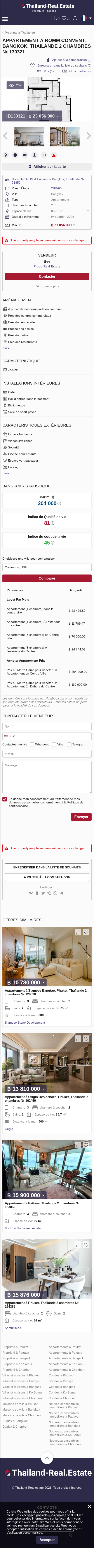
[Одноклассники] (37, 893)
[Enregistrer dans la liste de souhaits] (86, 932)
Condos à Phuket (61, 1375)
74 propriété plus (47, 286)
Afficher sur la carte (49, 167)
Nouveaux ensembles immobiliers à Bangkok (64, 1423)
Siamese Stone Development (25, 1022)
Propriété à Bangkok (16, 1358)
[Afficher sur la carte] (5, 155)
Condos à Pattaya (61, 1381)
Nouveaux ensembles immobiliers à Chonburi (65, 1442)
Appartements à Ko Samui (67, 1364)
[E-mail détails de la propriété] (25, 155)
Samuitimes (13, 1328)
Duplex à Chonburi (15, 1426)
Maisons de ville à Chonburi (21, 1415)
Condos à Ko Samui (62, 1392)
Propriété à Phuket (15, 1347)
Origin (9, 1129)
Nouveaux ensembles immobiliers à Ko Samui (65, 1433)
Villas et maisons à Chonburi (22, 1398)
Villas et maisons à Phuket (20, 1375)
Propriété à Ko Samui (17, 1364)
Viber (60, 744)
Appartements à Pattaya (65, 1352)
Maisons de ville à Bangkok (21, 1409)
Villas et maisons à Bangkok (21, 1386)
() (58, 18)
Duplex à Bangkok (15, 1421)
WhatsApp (42, 744)
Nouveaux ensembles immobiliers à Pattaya (64, 1414)
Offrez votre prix (80, 71)
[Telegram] (61, 893)
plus (5, 348)
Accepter (47, 1540)
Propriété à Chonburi (16, 1369)
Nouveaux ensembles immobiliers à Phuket (64, 1405)
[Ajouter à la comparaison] (78, 932)
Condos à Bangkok (62, 1386)
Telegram (78, 744)
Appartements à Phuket (65, 1347)
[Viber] (49, 893)
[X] (43, 893)
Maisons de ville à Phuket (20, 1404)
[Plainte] (53, 155)
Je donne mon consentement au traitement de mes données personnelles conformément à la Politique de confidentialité (46, 802)
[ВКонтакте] (31, 893)
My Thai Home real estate (23, 1228)
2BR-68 (56, 188)
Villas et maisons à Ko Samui (22, 1392)
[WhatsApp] (55, 893)
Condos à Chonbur (62, 1398)
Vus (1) (49, 71)
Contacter (47, 276)
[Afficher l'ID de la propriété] (44, 155)
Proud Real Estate (47, 266)
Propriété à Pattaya (15, 1352)
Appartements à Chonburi (66, 1369)
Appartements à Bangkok (66, 1358)
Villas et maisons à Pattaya (21, 1381)
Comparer (47, 578)
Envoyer (81, 817)
